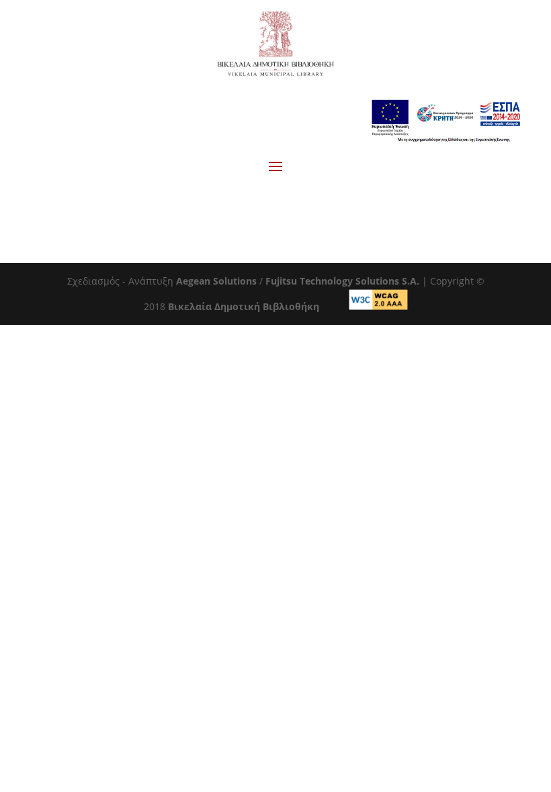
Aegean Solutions (216, 281)
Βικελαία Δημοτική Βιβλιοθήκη (243, 306)
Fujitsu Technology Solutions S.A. (342, 281)
